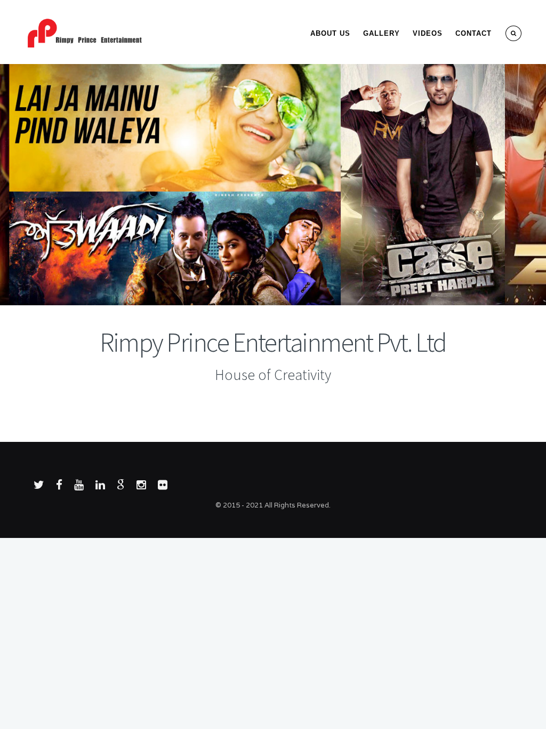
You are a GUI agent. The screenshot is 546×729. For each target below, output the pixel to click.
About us (330, 33)
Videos (428, 33)
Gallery (381, 33)
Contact (473, 33)
